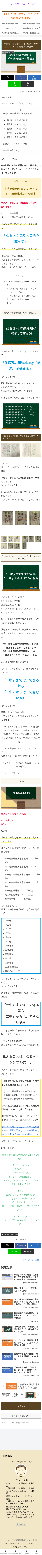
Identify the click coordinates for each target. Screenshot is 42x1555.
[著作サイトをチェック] (17, 1524)
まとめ (9, 303)
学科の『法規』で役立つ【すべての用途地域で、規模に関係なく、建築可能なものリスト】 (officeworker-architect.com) (20, 1130)
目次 (18, 276)
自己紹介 (31, 1543)
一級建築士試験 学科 (11, 1234)
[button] (27, 84)
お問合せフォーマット (21, 1547)
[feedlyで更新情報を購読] (21, 1524)
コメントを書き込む (21, 1416)
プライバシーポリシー (11, 1543)
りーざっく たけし (21, 1480)
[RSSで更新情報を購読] (24, 1524)
